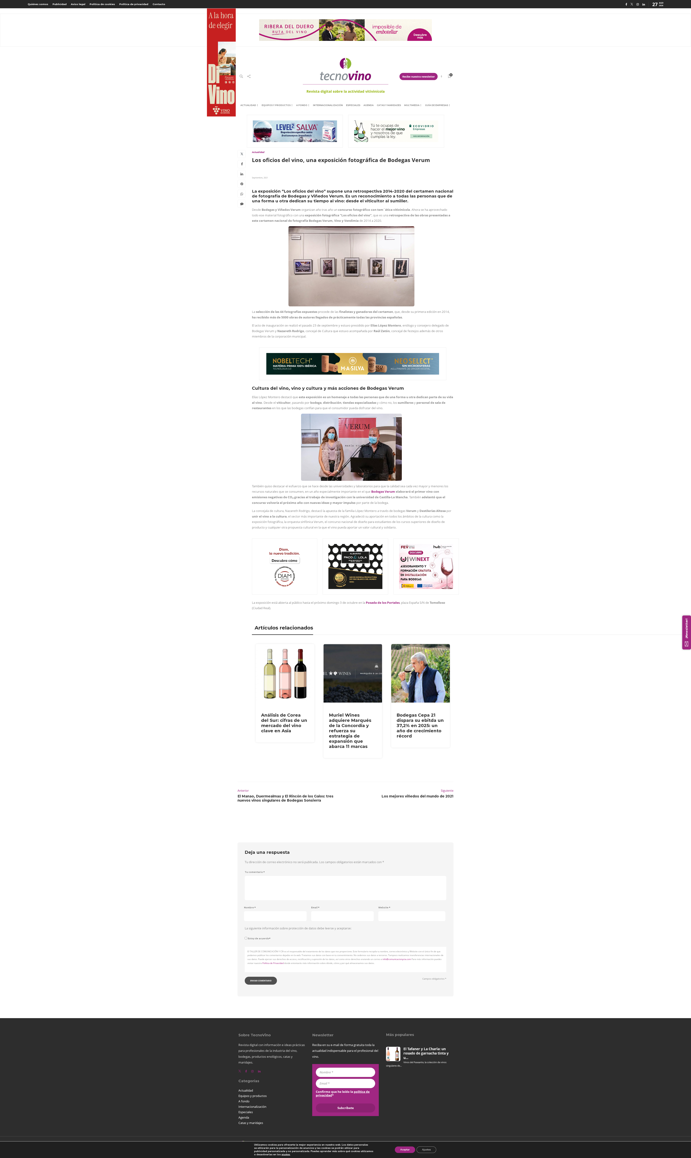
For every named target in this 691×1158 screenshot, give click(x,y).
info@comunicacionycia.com (397, 959)
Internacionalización (328, 105)
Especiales (353, 105)
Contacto (159, 4)
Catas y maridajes (389, 105)
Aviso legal (78, 4)
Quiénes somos (38, 4)
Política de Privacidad (273, 963)
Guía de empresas (436, 105)
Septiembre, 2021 (260, 177)
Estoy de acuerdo (259, 938)
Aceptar (405, 1149)
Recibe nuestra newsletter (418, 76)
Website (384, 907)
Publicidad (60, 4)
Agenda (368, 105)
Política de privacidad (133, 4)
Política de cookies (102, 4)
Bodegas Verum (383, 491)
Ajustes (426, 1149)
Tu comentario (255, 872)
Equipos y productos (276, 105)
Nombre (250, 907)
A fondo (301, 105)
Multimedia (411, 105)
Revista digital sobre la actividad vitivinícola (345, 91)
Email (315, 907)
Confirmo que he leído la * (343, 1093)
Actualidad (248, 105)
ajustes (285, 1154)
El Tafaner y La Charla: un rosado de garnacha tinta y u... (426, 1053)
